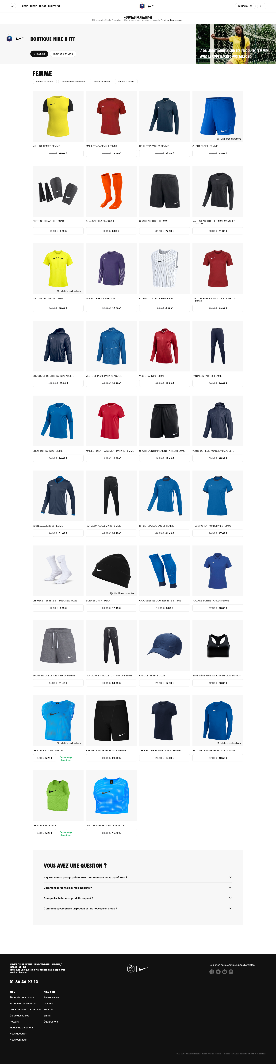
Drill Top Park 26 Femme (154, 146)
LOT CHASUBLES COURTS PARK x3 (105, 825)
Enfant (47, 1015)
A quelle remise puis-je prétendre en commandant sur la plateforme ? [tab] (85, 877)
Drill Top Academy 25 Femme (156, 526)
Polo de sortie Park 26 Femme (210, 600)
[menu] (40, 6)
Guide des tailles (19, 1015)
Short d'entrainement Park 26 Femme (162, 451)
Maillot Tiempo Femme (46, 146)
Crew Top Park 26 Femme (48, 451)
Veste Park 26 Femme (152, 376)
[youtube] (224, 973)
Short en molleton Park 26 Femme (54, 675)
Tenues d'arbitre (126, 81)
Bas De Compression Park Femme (106, 750)
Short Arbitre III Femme (153, 221)
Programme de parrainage (25, 1009)
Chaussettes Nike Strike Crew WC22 (55, 600)
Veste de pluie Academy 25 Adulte (213, 451)
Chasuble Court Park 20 (48, 750)
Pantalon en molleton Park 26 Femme (109, 675)
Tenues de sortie (101, 81)
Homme (48, 1003)
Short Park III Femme (205, 146)
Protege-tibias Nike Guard (49, 221)
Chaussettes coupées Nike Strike (160, 600)
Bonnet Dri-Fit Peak (98, 600)
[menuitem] (24, 6)
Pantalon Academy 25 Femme (103, 526)
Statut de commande (22, 997)
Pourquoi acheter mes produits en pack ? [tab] (68, 898)
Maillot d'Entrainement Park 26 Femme (110, 451)
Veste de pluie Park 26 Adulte (104, 376)
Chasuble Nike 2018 (44, 825)
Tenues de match (44, 81)
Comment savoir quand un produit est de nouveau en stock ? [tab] (80, 908)
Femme (48, 1009)
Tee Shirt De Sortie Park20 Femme (160, 750)
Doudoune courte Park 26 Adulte (53, 376)
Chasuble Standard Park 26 (156, 298)
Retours (14, 1021)
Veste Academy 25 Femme (48, 526)
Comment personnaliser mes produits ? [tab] (68, 887)
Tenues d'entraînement (73, 81)
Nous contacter (18, 1039)
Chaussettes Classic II (100, 221)
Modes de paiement (21, 1027)
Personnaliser (52, 997)
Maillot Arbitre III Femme (48, 298)
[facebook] (211, 973)
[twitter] (218, 973)
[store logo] (147, 6)
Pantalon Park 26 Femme (207, 376)
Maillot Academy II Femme (102, 146)
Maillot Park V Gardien (100, 298)
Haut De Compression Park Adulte (213, 750)
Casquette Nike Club (152, 675)
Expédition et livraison (22, 1003)
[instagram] (231, 973)
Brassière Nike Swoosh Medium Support (217, 675)
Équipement (51, 1021)
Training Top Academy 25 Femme (211, 526)
